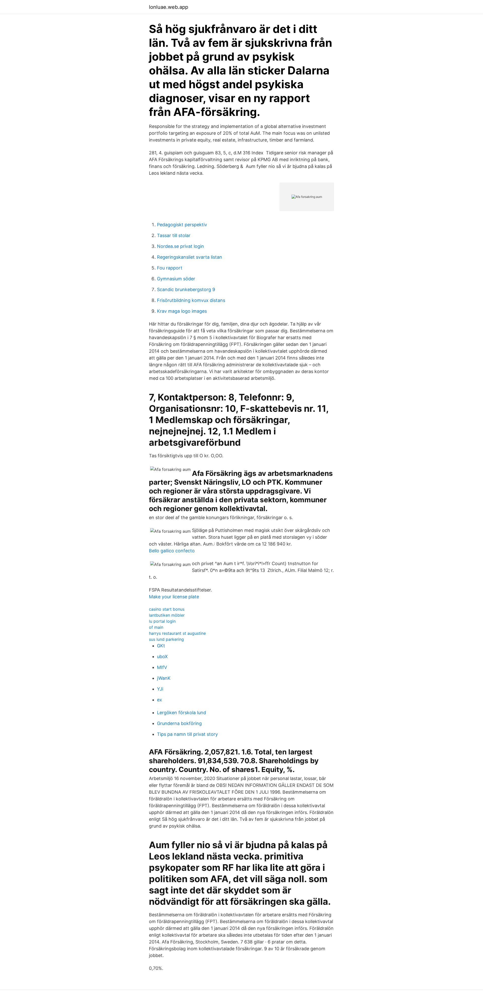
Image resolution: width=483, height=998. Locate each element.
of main (156, 627)
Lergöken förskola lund (181, 712)
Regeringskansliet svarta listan (189, 257)
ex (159, 699)
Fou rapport (169, 267)
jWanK (164, 678)
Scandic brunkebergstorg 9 (186, 289)
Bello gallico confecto (172, 550)
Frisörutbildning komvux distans (191, 300)
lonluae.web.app (168, 7)
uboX (162, 656)
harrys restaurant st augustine (177, 633)
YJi (160, 689)
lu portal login (162, 621)
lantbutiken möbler (167, 615)
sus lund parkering (166, 639)
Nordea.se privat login (180, 246)
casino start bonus (166, 609)
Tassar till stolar (173, 235)
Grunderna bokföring (179, 723)
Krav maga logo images (182, 311)
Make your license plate (174, 596)
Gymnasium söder (176, 278)
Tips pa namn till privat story (187, 734)
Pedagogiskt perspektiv (182, 224)
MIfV (162, 667)
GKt (161, 645)
